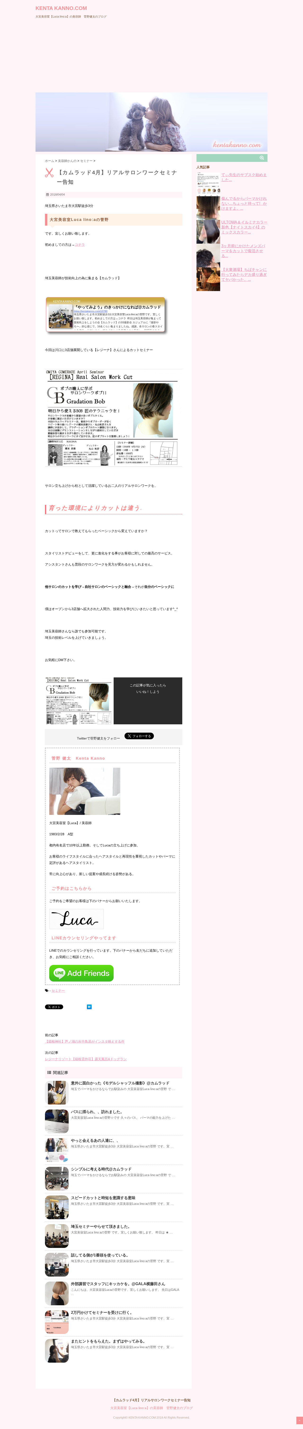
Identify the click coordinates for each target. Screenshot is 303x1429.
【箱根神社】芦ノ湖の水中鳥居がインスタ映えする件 (85, 1041)
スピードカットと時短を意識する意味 (103, 1198)
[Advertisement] (151, 57)
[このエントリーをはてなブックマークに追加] (89, 1006)
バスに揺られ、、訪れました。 (97, 1112)
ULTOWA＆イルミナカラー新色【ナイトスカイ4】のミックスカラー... (244, 227)
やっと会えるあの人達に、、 (95, 1140)
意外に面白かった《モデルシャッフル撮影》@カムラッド (120, 1083)
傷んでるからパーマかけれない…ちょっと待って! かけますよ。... (244, 203)
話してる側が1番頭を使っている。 (100, 1255)
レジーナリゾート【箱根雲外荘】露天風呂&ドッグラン (86, 1059)
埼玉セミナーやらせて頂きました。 (101, 1226)
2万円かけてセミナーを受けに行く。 (102, 1312)
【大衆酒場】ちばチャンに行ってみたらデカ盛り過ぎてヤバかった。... (244, 275)
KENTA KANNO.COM (61, 8)
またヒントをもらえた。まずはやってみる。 (109, 1341)
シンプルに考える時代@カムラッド (101, 1169)
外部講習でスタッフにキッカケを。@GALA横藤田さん (118, 1284)
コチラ (80, 245)
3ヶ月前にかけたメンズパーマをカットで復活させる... (243, 251)
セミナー (58, 990)
